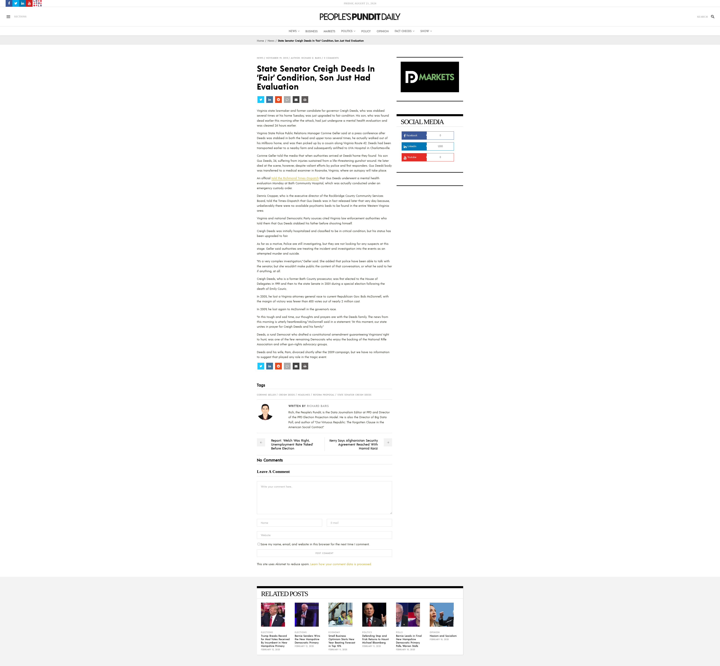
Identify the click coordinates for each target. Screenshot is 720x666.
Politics (367, 632)
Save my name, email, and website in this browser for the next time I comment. (315, 544)
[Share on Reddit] (278, 99)
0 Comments (331, 58)
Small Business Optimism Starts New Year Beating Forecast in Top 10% (341, 640)
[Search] (711, 17)
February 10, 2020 (405, 649)
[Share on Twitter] (260, 99)
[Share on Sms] (287, 99)
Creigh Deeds (287, 394)
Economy (334, 632)
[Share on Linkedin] (269, 99)
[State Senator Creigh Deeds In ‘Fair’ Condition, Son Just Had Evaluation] (268, 411)
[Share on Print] (305, 99)
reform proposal (323, 394)
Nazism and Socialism (443, 635)
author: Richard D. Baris (306, 58)
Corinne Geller (266, 394)
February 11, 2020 (337, 649)
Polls (399, 632)
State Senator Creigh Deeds (354, 394)
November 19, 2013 (277, 58)
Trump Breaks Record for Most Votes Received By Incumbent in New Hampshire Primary (275, 640)
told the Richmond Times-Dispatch (295, 178)
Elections (267, 632)
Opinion (435, 632)
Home (260, 40)
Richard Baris (318, 406)
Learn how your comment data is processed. (341, 564)
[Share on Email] (296, 99)
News (271, 40)
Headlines (304, 394)
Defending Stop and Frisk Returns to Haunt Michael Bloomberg (375, 639)
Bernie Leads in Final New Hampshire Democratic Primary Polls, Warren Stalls (409, 640)
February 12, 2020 (270, 649)
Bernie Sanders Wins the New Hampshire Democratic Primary (307, 639)
